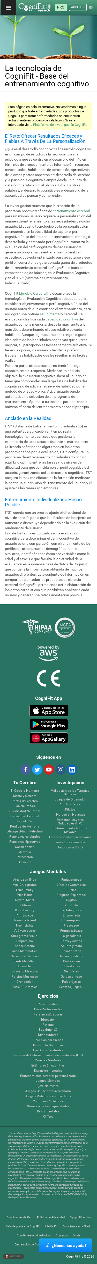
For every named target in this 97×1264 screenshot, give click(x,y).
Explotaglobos (71, 910)
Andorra (15, 1256)
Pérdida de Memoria (24, 826)
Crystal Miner (24, 900)
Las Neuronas (25, 806)
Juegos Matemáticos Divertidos (48, 1096)
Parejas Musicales (24, 976)
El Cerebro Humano (25, 790)
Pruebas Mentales (48, 1060)
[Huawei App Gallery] (48, 738)
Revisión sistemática (70, 842)
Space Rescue (25, 946)
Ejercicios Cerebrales (48, 1050)
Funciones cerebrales (24, 836)
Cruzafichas (71, 966)
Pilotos (70, 809)
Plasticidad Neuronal (24, 811)
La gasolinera (71, 936)
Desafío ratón (71, 951)
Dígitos (71, 900)
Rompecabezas (71, 930)
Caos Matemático (25, 951)
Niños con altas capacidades (48, 1106)
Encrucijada (71, 915)
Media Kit (51, 1226)
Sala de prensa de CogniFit (23, 1226)
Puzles (71, 890)
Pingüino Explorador (71, 895)
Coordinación (25, 847)
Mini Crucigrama (25, 885)
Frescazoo (71, 925)
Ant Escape (25, 915)
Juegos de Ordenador (70, 799)
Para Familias (48, 1004)
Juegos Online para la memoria (48, 1091)
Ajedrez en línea (24, 879)
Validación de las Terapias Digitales (70, 792)
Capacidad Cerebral (24, 816)
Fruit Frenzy (24, 890)
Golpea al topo (71, 976)
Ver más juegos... (71, 987)
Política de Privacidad (51, 1217)
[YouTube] (48, 769)
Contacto (62, 1235)
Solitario (25, 905)
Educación (48, 1019)
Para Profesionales (48, 1009)
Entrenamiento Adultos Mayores (70, 830)
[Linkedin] (71, 769)
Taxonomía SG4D (70, 847)
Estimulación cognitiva (48, 1065)
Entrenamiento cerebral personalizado (48, 1076)
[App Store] (48, 710)
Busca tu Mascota (25, 971)
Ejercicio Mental (47, 1086)
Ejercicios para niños (48, 1040)
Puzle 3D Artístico (25, 987)
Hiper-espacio (71, 920)
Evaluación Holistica (70, 814)
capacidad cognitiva (62, 319)
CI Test (48, 1116)
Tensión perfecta (71, 956)
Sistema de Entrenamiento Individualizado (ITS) (48, 1055)
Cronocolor (25, 982)
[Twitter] (37, 769)
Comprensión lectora (48, 1101)
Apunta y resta (71, 946)
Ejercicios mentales (48, 1070)
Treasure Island (24, 920)
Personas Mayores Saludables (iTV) (70, 821)
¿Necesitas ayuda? (69, 1245)
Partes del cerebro (25, 801)
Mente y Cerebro (25, 796)
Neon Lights (25, 925)
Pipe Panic (24, 895)
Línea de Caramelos (71, 885)
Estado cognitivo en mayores (70, 837)
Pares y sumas (71, 941)
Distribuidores (48, 1035)
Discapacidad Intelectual (25, 831)
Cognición (24, 821)
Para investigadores (48, 1014)
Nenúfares (71, 971)
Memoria (24, 852)
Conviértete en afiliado (77, 1226)
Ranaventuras (71, 879)
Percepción (25, 857)
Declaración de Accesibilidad (33, 1244)
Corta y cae (71, 961)
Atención (24, 862)
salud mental (50, 314)
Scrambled (24, 966)
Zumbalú (71, 905)
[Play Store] (48, 724)
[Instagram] (60, 769)
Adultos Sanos (70, 804)
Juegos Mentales (48, 1081)
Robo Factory (24, 910)
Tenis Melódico (24, 961)
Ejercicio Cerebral (33, 293)
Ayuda (76, 1235)
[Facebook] (25, 769)
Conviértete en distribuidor (34, 1235)
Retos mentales (48, 1111)
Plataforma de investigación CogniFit (60, 125)
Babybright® (48, 1029)
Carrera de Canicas (25, 956)
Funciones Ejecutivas (24, 842)
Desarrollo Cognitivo (48, 1045)
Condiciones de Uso (19, 1217)
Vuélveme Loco (25, 930)
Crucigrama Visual (24, 936)
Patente (48, 1025)
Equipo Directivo (80, 1217)
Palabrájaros (71, 982)
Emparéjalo (24, 941)
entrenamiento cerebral (71, 211)
